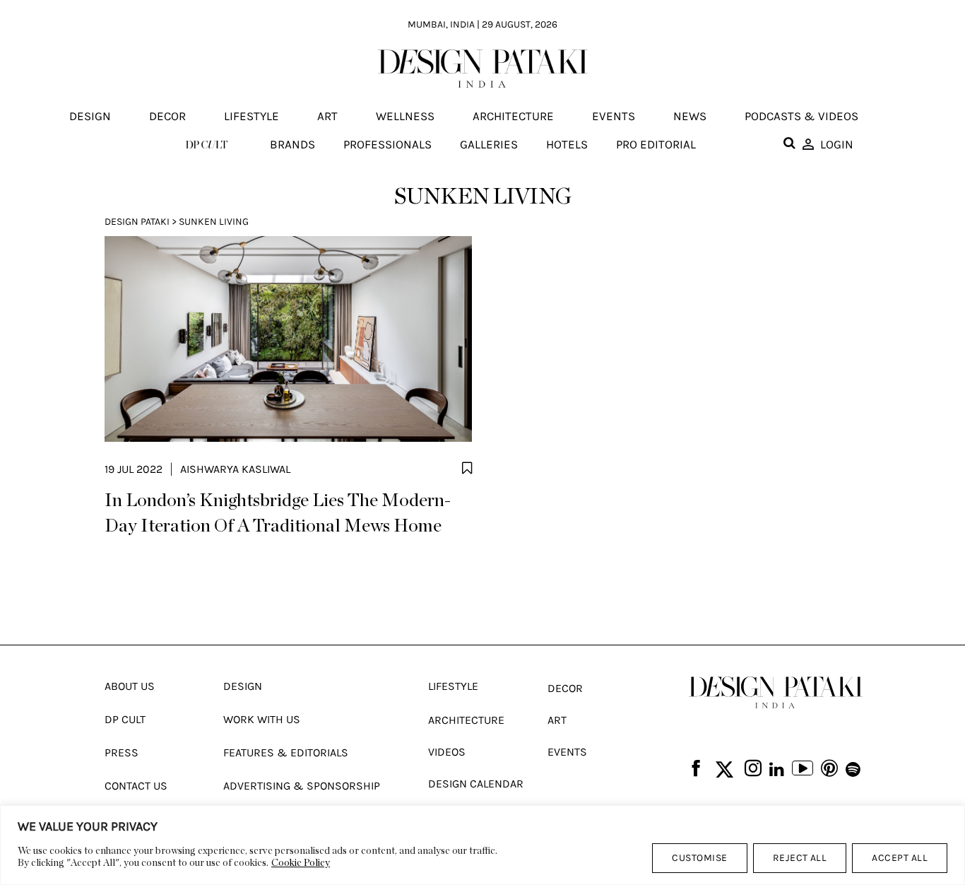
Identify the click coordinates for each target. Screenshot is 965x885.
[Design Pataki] (775, 692)
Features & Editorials (285, 752)
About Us (130, 686)
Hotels (567, 144)
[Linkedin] (776, 770)
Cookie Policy (300, 863)
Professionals (387, 144)
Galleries (489, 144)
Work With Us (261, 719)
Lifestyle (251, 116)
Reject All (800, 858)
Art (327, 116)
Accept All (900, 858)
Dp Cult (125, 719)
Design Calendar (475, 783)
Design (90, 116)
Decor (167, 116)
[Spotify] (853, 770)
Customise (699, 858)
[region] (482, 845)
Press (121, 752)
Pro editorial (656, 144)
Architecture (513, 116)
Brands (292, 144)
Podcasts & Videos (801, 116)
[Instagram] (753, 769)
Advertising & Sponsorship (301, 785)
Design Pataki (137, 222)
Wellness (405, 116)
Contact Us (136, 785)
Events (613, 116)
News (689, 116)
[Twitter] (724, 770)
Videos (447, 751)
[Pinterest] (829, 769)
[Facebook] (695, 769)
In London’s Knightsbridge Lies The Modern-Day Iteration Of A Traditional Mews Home (278, 513)
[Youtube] (802, 770)
